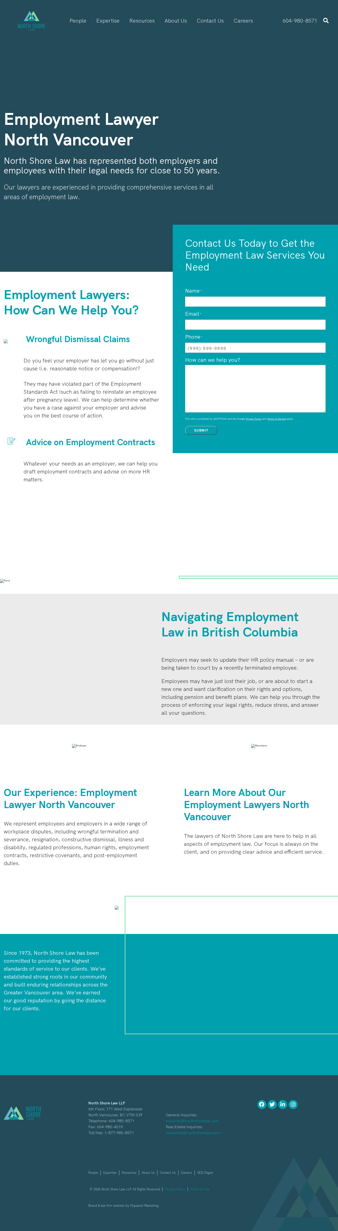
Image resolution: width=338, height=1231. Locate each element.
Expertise (110, 1173)
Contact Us (168, 1173)
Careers (186, 1173)
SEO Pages (205, 1173)
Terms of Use (200, 1189)
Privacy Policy (254, 418)
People (93, 1173)
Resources (129, 1173)
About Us (148, 1173)
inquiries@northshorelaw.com (192, 1120)
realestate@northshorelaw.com (193, 1132)
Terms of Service (276, 418)
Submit (201, 430)
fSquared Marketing (144, 1205)
